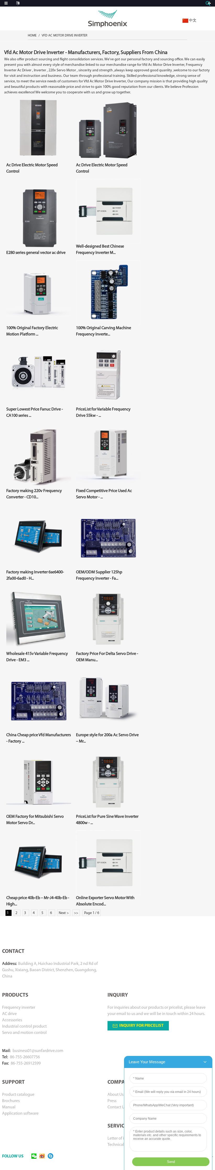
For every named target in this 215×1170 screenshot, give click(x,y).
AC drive (9, 1014)
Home (32, 35)
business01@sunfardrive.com (38, 1051)
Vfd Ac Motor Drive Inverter (64, 35)
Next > (64, 913)
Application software (20, 1114)
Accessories (12, 1020)
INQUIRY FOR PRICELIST (141, 1026)
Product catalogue (18, 1095)
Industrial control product (24, 1026)
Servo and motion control (24, 1033)
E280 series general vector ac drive (36, 253)
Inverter (40, 70)
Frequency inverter (18, 1008)
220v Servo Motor (62, 70)
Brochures (11, 1101)
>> (76, 913)
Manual (8, 1107)
